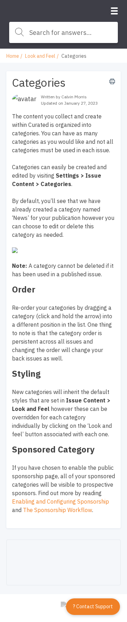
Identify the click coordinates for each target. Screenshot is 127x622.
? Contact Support (93, 606)
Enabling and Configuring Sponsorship (60, 501)
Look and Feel (40, 56)
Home (12, 56)
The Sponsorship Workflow (57, 509)
